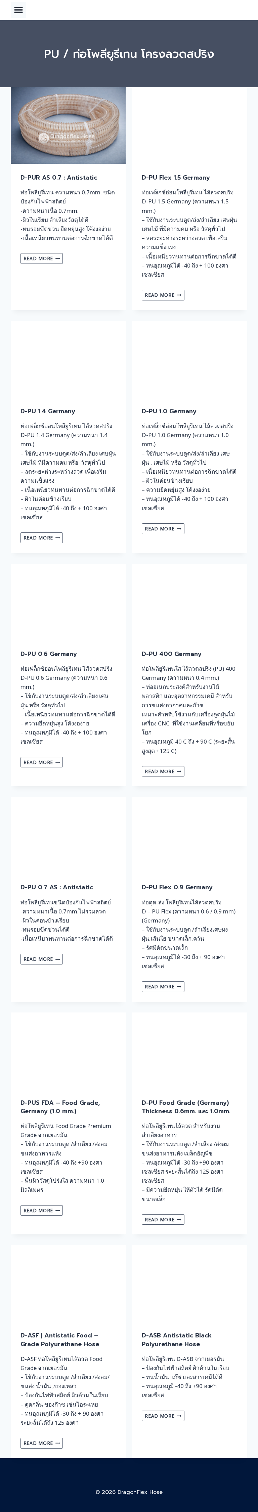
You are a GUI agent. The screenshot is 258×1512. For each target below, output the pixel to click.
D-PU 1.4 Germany (47, 411)
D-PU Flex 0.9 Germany (177, 887)
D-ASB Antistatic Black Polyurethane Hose (177, 1340)
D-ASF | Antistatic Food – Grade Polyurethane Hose (59, 1340)
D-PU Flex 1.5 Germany (176, 177)
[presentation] (68, 125)
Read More (43, 259)
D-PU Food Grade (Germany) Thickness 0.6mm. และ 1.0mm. (186, 1107)
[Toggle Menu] (18, 10)
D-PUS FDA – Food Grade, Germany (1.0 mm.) (60, 1107)
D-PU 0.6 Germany (48, 654)
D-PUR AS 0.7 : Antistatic (58, 177)
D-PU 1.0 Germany (169, 411)
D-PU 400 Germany (172, 654)
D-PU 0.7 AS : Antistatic (56, 887)
